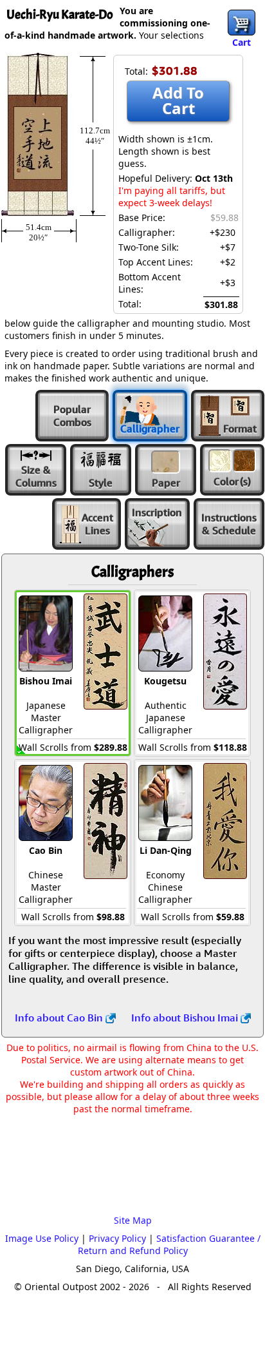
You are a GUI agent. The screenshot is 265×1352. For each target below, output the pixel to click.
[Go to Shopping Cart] (241, 22)
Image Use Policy (41, 1238)
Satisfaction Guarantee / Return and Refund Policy (169, 1244)
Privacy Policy (117, 1238)
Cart (241, 42)
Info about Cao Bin (60, 1017)
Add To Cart (178, 100)
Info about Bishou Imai (186, 1017)
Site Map (133, 1220)
